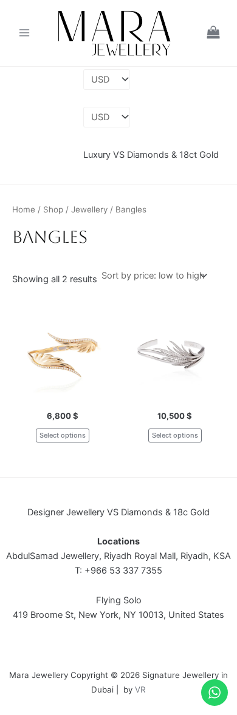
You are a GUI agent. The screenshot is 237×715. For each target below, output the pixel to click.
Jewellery (89, 209)
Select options (63, 435)
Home (23, 209)
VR (140, 689)
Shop (53, 209)
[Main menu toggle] (24, 33)
